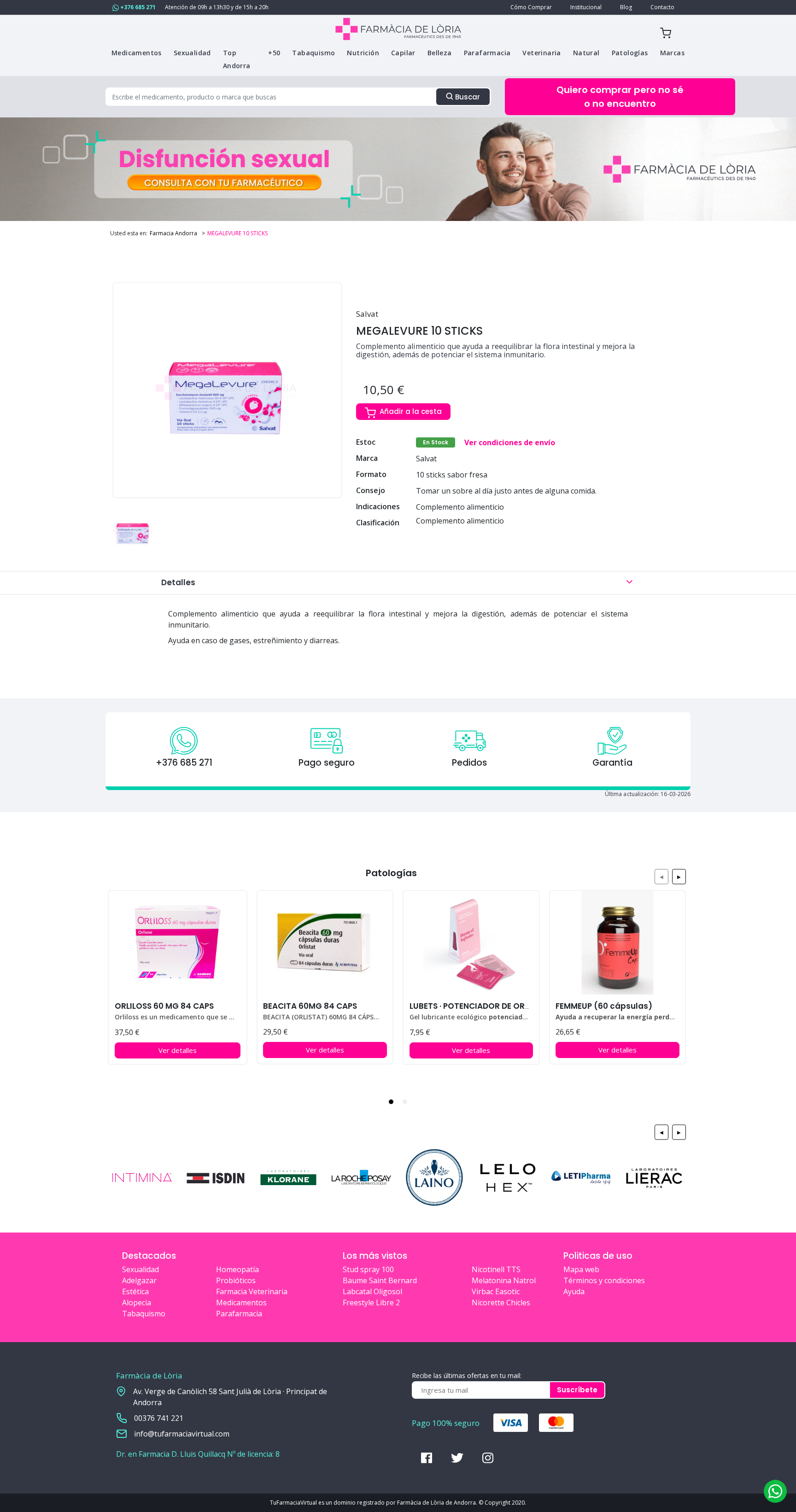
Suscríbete (577, 1390)
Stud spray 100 (368, 1269)
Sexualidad (140, 1269)
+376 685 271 (137, 7)
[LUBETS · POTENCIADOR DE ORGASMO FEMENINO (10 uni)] (471, 942)
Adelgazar (139, 1280)
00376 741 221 (158, 1418)
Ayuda (574, 1291)
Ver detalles (177, 1050)
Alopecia (136, 1302)
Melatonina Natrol (504, 1280)
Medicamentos (241, 1302)
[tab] (391, 1102)
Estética (135, 1291)
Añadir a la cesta (411, 411)
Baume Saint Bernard (380, 1280)
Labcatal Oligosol (372, 1291)
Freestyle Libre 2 (371, 1302)
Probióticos (236, 1280)
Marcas (672, 52)
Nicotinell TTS (496, 1269)
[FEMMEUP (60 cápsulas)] (617, 942)
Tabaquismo (143, 1313)
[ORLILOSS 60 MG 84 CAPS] (177, 942)
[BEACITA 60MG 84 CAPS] (325, 942)
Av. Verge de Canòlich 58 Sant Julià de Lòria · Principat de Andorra (230, 1396)
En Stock (435, 442)
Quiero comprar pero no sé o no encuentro (620, 96)
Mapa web (581, 1269)
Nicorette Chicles (501, 1302)
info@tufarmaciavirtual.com (181, 1434)
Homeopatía (237, 1269)
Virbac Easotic (496, 1291)
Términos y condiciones (604, 1280)
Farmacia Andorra (173, 233)
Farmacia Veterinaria (251, 1291)
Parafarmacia (239, 1313)
